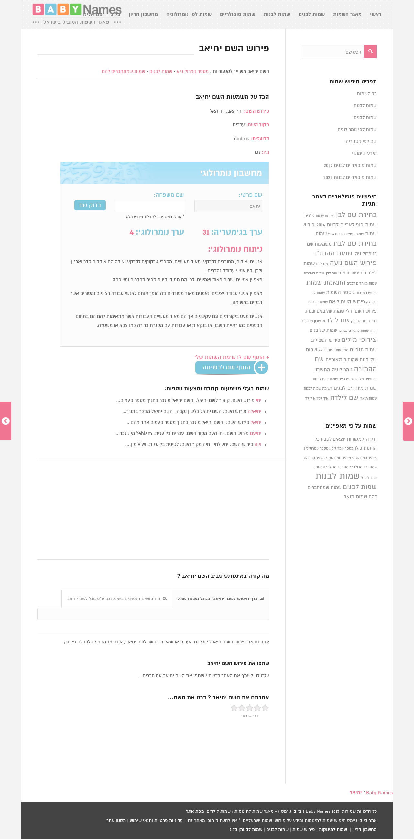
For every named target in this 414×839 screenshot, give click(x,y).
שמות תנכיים (363, 350)
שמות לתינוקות (333, 830)
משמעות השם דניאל (333, 350)
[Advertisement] (153, 510)
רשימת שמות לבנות (318, 388)
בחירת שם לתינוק (364, 321)
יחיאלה (254, 411)
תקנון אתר (116, 820)
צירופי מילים (359, 340)
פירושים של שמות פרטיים (358, 379)
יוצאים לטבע (333, 439)
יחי (258, 400)
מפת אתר (195, 811)
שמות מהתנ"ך (333, 253)
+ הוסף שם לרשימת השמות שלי (231, 357)
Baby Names (379, 793)
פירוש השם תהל (365, 293)
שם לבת (322, 264)
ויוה (258, 444)
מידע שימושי (364, 153)
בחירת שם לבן (356, 215)
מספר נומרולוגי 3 (315, 448)
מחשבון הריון (364, 830)
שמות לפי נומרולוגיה (357, 130)
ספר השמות (339, 292)
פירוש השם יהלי (361, 311)
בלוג (233, 830)
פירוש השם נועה (353, 263)
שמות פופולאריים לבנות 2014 (346, 225)
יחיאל (256, 422)
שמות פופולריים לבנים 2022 (350, 165)
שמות (321, 234)
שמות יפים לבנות (325, 379)
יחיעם (255, 433)
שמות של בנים (323, 330)
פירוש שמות (303, 830)
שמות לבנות (365, 106)
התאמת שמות (326, 282)
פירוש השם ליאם (347, 302)
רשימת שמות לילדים (320, 216)
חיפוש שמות (350, 273)
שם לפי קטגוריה (361, 142)
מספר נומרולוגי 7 (361, 467)
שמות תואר (368, 398)
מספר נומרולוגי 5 (338, 458)
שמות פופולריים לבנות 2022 (350, 177)
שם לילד (338, 320)
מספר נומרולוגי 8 (335, 467)
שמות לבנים (160, 71)
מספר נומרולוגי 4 (193, 71)
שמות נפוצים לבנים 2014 (346, 234)
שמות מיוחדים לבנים (362, 283)
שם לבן (331, 273)
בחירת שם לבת (355, 244)
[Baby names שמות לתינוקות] (76, 14)
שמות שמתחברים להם (123, 71)
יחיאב (203, 97)
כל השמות (367, 94)
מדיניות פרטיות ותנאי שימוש (156, 820)
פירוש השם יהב (325, 340)
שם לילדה (344, 398)
